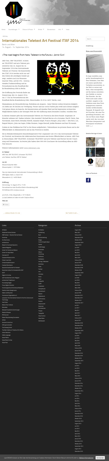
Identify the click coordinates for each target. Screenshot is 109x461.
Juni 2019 (77, 250)
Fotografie (41, 281)
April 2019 (77, 255)
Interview (40, 274)
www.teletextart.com (32, 148)
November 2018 (79, 267)
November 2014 (79, 386)
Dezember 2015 (79, 353)
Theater (40, 311)
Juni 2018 (77, 280)
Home (3, 29)
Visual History (5, 337)
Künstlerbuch (41, 291)
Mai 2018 (77, 282)
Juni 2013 (77, 428)
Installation (41, 286)
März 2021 (77, 232)
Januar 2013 (78, 438)
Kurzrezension (42, 308)
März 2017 (77, 315)
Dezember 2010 (79, 451)
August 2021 (78, 230)
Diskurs (40, 252)
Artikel (40, 29)
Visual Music (41, 318)
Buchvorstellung (42, 237)
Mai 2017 (77, 310)
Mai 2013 (77, 431)
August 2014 (78, 393)
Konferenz (41, 256)
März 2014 (77, 406)
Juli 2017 (77, 305)
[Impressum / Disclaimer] (100, 142)
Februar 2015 (78, 378)
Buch (39, 235)
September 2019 (79, 242)
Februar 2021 (78, 235)
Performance (41, 299)
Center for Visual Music (8, 252)
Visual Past (5, 342)
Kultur (40, 276)
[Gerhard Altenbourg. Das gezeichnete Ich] (100, 163)
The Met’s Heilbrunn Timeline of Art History (12, 330)
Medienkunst (41, 296)
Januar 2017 (78, 320)
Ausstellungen (13, 29)
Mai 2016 (77, 340)
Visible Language (6, 335)
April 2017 (77, 313)
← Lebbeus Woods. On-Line (11, 213)
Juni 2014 (77, 398)
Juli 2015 (77, 365)
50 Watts (4, 230)
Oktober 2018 (78, 270)
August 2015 (78, 363)
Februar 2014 (78, 408)
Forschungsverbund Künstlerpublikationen (12, 288)
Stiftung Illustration (7, 325)
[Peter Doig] (90, 152)
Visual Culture (41, 316)
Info (59, 29)
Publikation (41, 259)
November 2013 (79, 416)
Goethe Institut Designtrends (9, 290)
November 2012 (79, 441)
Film (39, 271)
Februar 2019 (78, 260)
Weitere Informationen (86, 458)
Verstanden (100, 458)
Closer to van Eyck (6, 260)
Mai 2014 (77, 401)
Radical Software (6, 312)
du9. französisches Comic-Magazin (10, 277)
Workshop (41, 264)
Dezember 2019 (79, 237)
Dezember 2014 (79, 383)
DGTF (3, 272)
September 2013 (79, 421)
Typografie (41, 313)
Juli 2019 (77, 247)
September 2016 (79, 330)
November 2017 (79, 298)
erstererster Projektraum (8, 280)
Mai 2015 (77, 371)
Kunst (39, 279)
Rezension (41, 306)
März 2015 (77, 376)
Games (40, 244)
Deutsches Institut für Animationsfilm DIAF (12, 270)
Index (67, 29)
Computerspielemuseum (8, 262)
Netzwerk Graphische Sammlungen (11, 310)
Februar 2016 (78, 348)
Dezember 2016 (79, 323)
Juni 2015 (77, 368)
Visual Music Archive (7, 340)
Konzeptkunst (41, 288)
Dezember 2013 (79, 413)
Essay (39, 266)
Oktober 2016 (78, 328)
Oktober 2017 (78, 300)
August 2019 (78, 245)
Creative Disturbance (7, 265)
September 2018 (79, 272)
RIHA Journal (5, 315)
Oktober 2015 (78, 358)
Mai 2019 (77, 252)
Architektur (41, 230)
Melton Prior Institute (7, 305)
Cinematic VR (5, 255)
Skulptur (40, 301)
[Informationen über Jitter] (90, 163)
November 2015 (79, 355)
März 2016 (77, 345)
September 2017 (79, 303)
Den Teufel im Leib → (72, 213)
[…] (91, 126)
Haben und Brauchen (7, 293)
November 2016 (79, 325)
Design (40, 240)
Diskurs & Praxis (28, 29)
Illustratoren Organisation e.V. (9, 295)
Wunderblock (51, 29)
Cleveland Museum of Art (8, 257)
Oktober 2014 (78, 388)
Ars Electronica (6, 240)
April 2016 (77, 343)
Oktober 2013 (78, 418)
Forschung (41, 254)
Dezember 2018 (79, 265)
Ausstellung (41, 232)
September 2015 (79, 360)
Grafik (39, 283)
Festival (5, 36)
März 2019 (77, 257)
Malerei (40, 293)
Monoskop (4, 307)
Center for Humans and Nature (9, 250)
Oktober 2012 (78, 443)
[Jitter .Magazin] (54, 13)
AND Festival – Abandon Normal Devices (12, 235)
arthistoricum (5, 242)
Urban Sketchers (6, 332)
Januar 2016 (78, 350)
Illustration (41, 249)
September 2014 (79, 391)
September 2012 (79, 446)
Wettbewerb (41, 321)
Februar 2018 (78, 290)
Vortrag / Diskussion (43, 261)
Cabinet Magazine (6, 247)
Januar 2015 (78, 381)
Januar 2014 (78, 411)
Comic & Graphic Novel (44, 242)
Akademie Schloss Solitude (9, 232)
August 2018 (78, 275)
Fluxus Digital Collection (8, 285)
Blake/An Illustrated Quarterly (9, 245)
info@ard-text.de (18, 190)
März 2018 (77, 288)
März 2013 (77, 436)
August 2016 (78, 333)
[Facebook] (88, 180)
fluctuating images (6, 282)
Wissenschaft (41, 304)
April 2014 (77, 403)
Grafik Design (41, 247)
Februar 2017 (78, 318)
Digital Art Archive (6, 275)
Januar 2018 (78, 293)
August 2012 (78, 448)
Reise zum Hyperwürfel (94, 51)
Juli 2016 (77, 335)
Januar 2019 (78, 262)
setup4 (4, 320)
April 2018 (77, 285)
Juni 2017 (77, 308)
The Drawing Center (7, 327)
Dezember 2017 (79, 295)
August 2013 (78, 423)
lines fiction (5, 302)
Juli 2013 (77, 426)
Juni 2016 (77, 338)
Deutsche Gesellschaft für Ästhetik (11, 267)
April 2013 (77, 433)
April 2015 (77, 373)
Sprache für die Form (7, 322)
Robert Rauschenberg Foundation (10, 317)
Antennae (4, 237)
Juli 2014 (77, 396)
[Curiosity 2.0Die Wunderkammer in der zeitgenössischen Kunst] (90, 142)
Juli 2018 (77, 277)
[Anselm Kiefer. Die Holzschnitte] (100, 152)
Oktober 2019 (78, 240)
